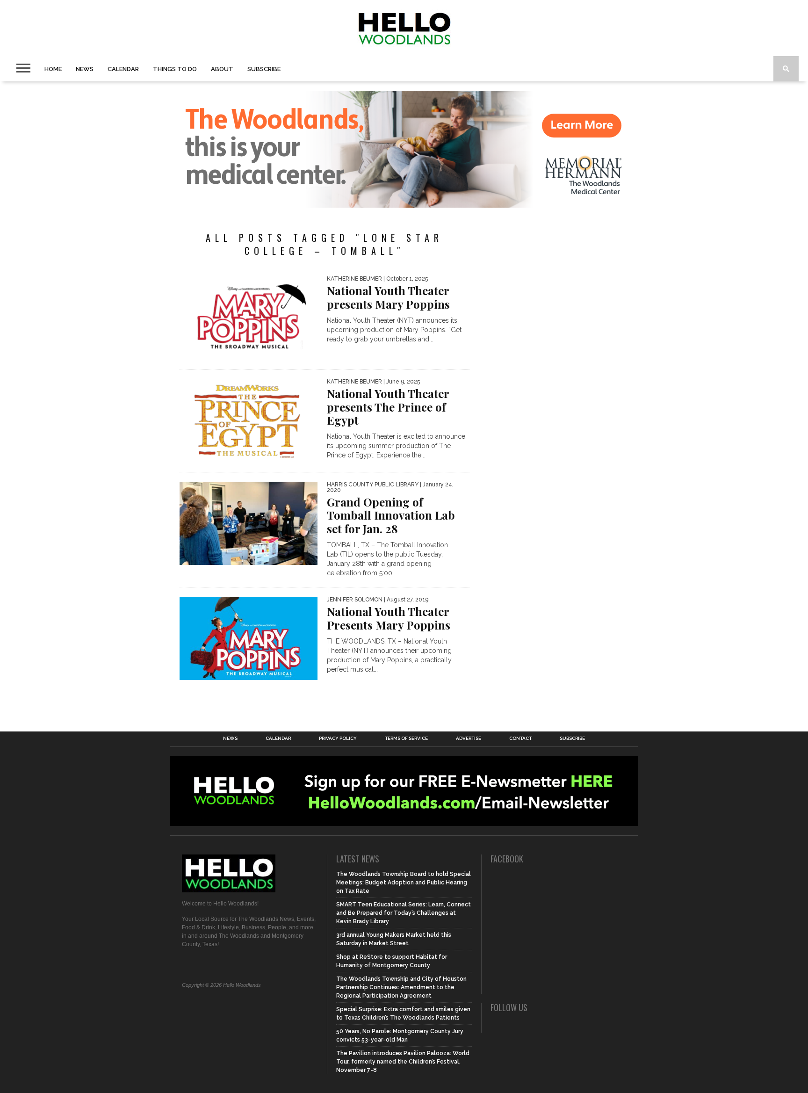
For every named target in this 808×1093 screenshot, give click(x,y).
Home (53, 68)
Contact (520, 738)
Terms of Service (406, 738)
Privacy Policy (338, 738)
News (85, 68)
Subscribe (264, 68)
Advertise (468, 738)
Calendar (123, 68)
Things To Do (175, 68)
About (222, 68)
